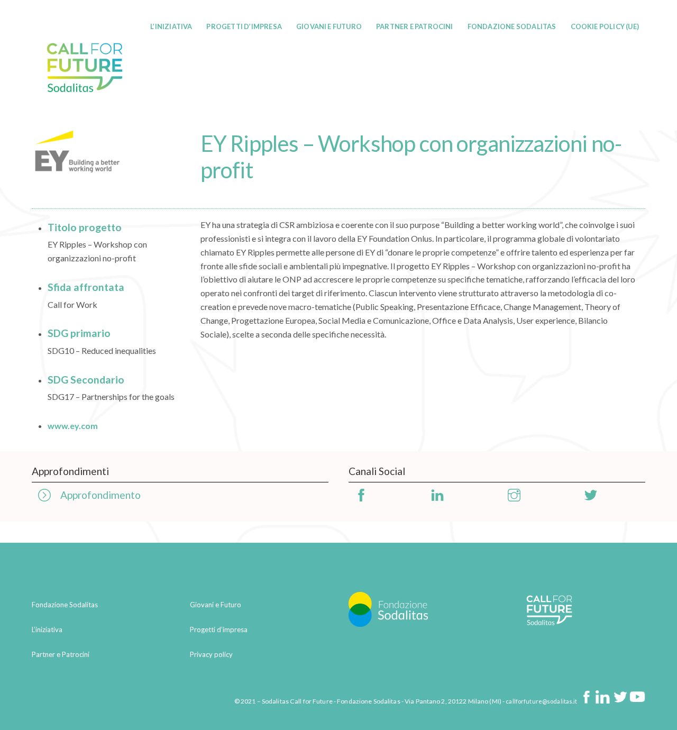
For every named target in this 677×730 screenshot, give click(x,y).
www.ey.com (73, 426)
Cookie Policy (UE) (605, 26)
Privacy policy (211, 654)
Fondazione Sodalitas (512, 26)
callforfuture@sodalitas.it (541, 701)
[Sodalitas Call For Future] (85, 114)
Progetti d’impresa (243, 26)
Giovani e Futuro (329, 26)
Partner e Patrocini (414, 26)
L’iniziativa (171, 26)
